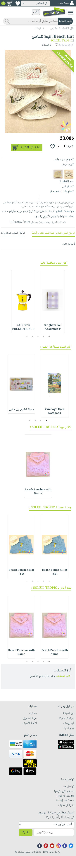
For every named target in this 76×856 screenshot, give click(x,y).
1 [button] (49, 336)
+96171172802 (65, 796)
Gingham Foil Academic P (53, 327)
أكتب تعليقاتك (63, 676)
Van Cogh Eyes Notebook (54, 411)
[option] (38, 91)
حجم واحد (59, 159)
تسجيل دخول (63, 3)
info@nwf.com (20, 222)
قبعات (38, 28)
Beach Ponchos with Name (38, 492)
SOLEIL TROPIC (61, 40)
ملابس (53, 28)
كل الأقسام (67, 28)
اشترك (25, 832)
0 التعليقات (47, 45)
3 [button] (38, 336)
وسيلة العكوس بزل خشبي (21, 409)
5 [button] (27, 336)
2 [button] (43, 336)
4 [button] (32, 336)
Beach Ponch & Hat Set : (54, 572)
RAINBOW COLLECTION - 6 (23, 327)
